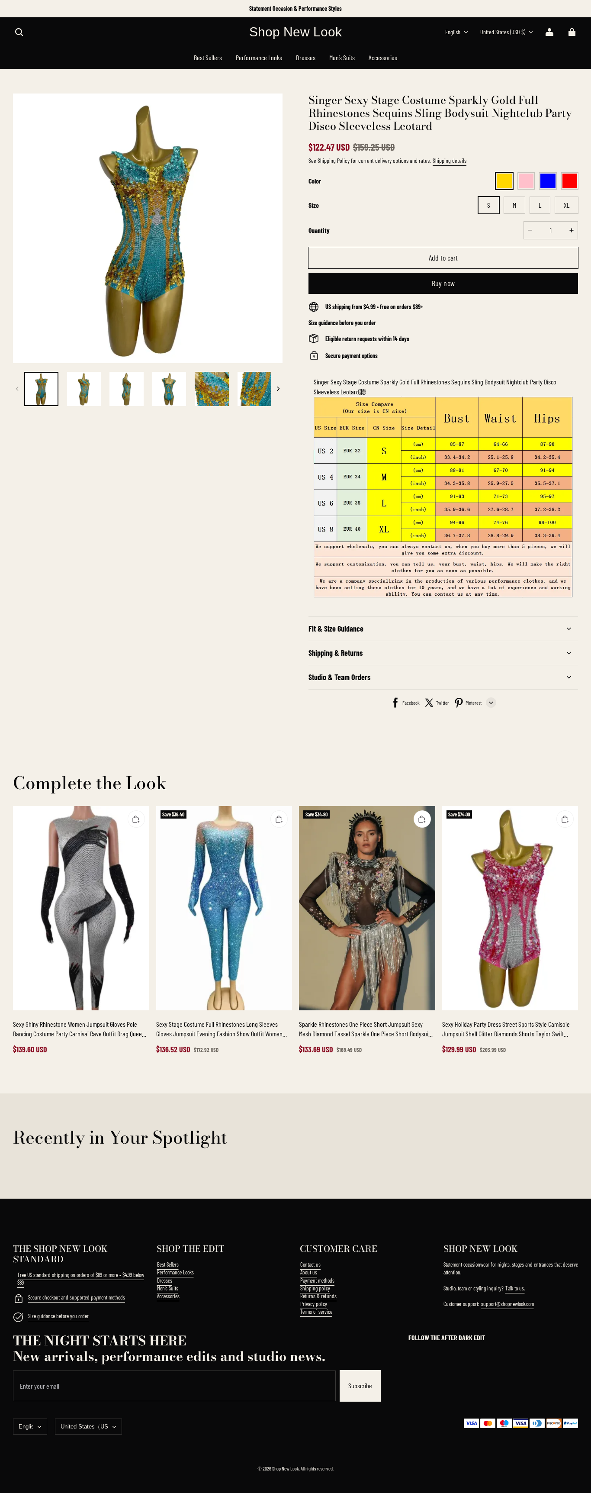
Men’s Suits (167, 1288)
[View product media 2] (84, 389)
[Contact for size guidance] (18, 1318)
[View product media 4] (169, 389)
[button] (19, 32)
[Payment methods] (18, 1299)
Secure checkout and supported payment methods (76, 1297)
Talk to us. (515, 1288)
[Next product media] (278, 388)
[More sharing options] (491, 702)
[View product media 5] (212, 389)
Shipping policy (315, 1288)
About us (308, 1272)
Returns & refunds (318, 1296)
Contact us (310, 1264)
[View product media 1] (41, 389)
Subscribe (360, 1385)
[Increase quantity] (571, 230)
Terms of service (316, 1311)
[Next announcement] (577, 8)
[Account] (549, 32)
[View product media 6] (255, 389)
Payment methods (317, 1280)
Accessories (168, 1296)
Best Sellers (168, 1264)
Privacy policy (313, 1303)
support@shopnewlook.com (507, 1303)
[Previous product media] (17, 388)
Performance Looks (175, 1272)
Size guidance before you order (58, 1315)
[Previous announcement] (14, 8)
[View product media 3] (126, 389)
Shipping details (449, 160)
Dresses (164, 1280)
